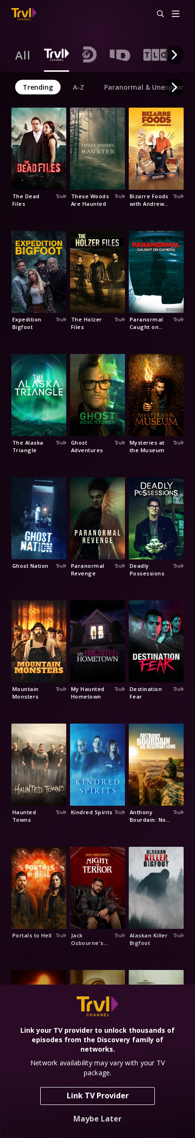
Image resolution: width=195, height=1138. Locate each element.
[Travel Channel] (23, 14)
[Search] (156, 14)
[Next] (174, 54)
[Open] (175, 14)
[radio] (23, 55)
